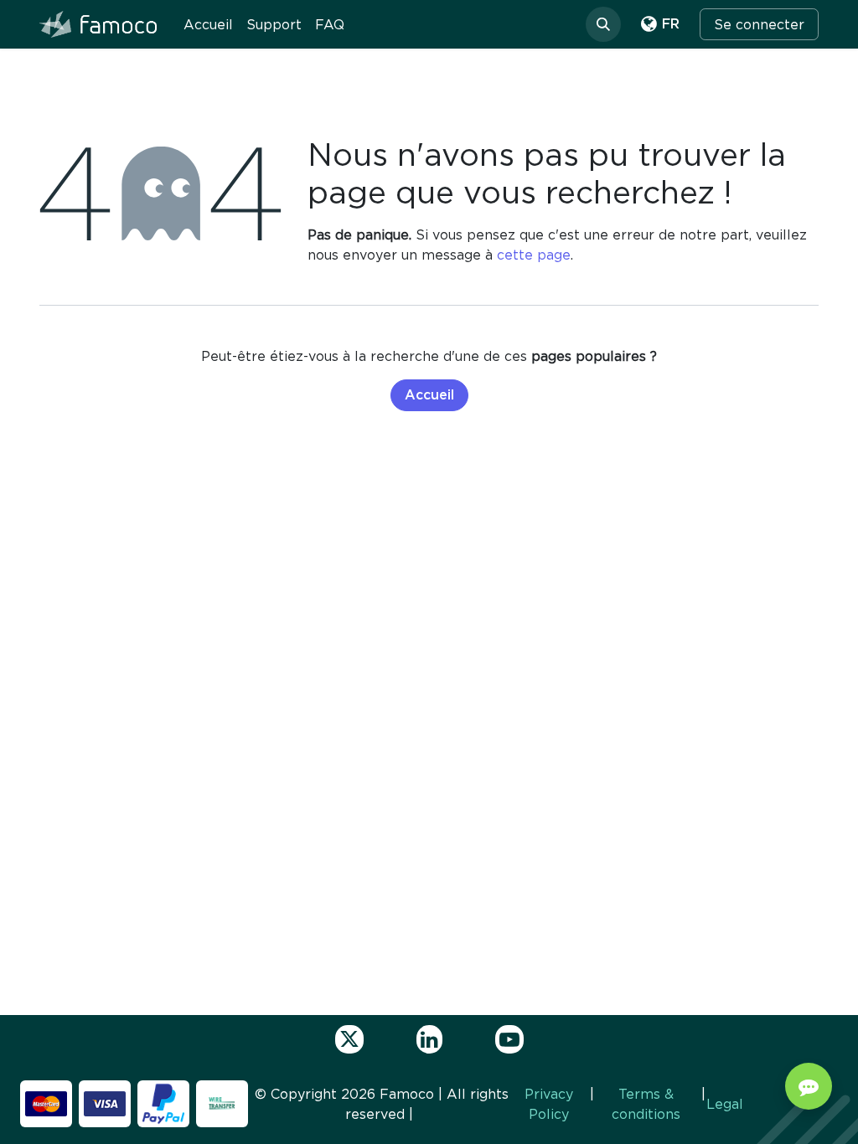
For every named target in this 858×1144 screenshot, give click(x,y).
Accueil (429, 395)
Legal (724, 1103)
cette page (534, 254)
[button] (603, 24)
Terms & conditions (646, 1103)
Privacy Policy (549, 1103)
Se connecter (759, 24)
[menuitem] (208, 24)
